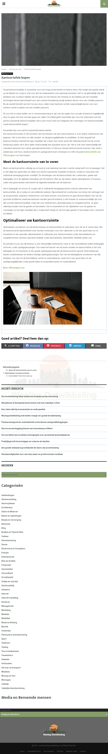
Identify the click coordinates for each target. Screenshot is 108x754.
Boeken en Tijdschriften (12, 532)
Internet (4, 594)
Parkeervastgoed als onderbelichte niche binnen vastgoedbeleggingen (34, 422)
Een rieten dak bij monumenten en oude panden (23, 409)
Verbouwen (6, 663)
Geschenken (7, 569)
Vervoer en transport (11, 668)
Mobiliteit (5, 618)
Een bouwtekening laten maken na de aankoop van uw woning (29, 396)
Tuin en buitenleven (10, 651)
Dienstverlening (8, 540)
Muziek (4, 626)
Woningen (6, 680)
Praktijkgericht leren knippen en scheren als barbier (25, 441)
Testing (4, 647)
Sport (3, 639)
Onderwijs (6, 631)
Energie (5, 553)
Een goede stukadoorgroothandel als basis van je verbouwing (30, 448)
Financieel (6, 565)
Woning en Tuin (7, 73)
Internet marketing (9, 598)
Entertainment (7, 557)
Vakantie (5, 659)
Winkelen (5, 672)
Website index (71, 751)
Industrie (5, 589)
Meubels (5, 614)
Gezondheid (7, 573)
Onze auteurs (48, 751)
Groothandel (7, 577)
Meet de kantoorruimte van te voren (23, 370)
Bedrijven (5, 524)
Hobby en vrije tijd (9, 581)
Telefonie (5, 643)
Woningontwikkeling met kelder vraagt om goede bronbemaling (31, 416)
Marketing (6, 610)
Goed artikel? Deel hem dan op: (20, 376)
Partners (60, 751)
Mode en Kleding (9, 622)
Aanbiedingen (7, 495)
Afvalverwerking (8, 499)
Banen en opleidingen (11, 516)
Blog (3, 528)
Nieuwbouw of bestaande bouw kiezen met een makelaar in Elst (30, 403)
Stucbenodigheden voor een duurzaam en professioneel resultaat (32, 454)
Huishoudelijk (7, 585)
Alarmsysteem (8, 503)
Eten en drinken (8, 561)
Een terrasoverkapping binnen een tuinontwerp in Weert (27, 428)
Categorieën (5, 710)
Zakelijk (5, 684)
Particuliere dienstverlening (14, 635)
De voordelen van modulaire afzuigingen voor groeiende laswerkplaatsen (35, 435)
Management (7, 606)
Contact (83, 751)
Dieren (4, 544)
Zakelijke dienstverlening (13, 688)
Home (22, 751)
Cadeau (4, 536)
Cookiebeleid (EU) (34, 751)
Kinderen (5, 602)
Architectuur (7, 507)
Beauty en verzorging (11, 520)
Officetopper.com (17, 267)
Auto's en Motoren (9, 511)
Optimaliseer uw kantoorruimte (17, 373)
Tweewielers (7, 655)
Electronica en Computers (13, 548)
